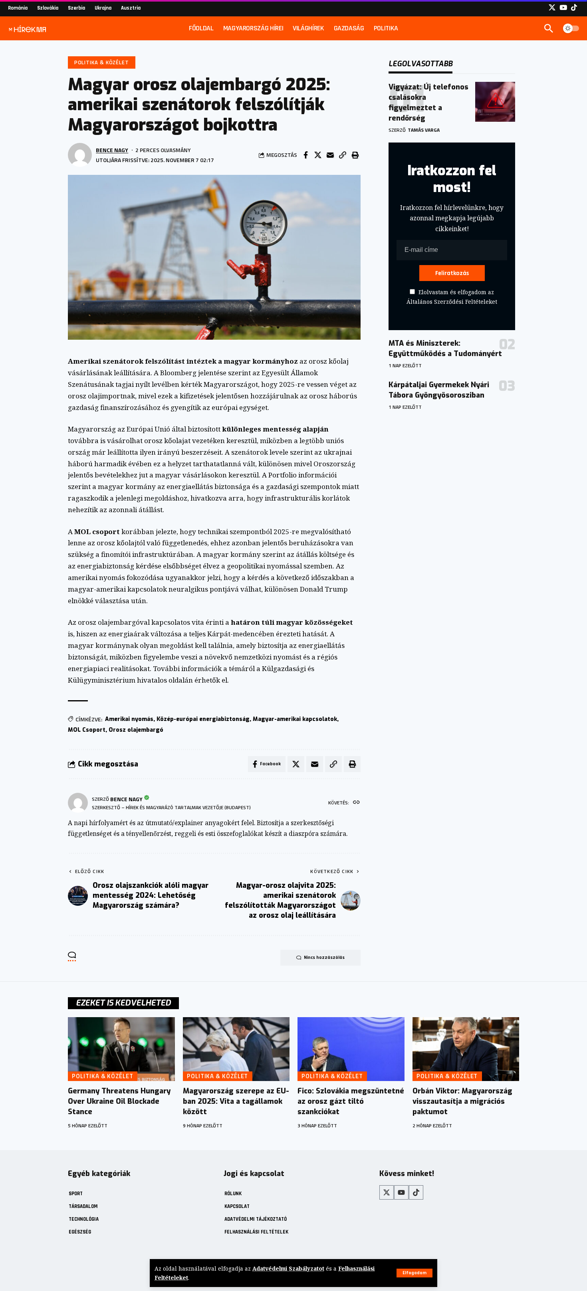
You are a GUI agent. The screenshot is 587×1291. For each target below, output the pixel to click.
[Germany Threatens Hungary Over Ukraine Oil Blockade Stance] (121, 1049)
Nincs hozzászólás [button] (324, 957)
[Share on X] (317, 155)
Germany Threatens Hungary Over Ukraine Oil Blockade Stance (119, 1101)
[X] (552, 8)
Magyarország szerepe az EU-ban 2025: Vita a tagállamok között (236, 1101)
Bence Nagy (112, 150)
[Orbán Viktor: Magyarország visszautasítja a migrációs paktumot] (466, 1049)
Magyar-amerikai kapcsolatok (295, 719)
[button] (414, 1273)
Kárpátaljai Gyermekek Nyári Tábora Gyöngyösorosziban (439, 390)
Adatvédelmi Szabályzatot (288, 1268)
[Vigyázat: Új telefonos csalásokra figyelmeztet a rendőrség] (495, 102)
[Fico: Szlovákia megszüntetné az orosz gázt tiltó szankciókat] (351, 1049)
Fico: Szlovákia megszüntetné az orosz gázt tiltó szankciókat (350, 1101)
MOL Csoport (86, 730)
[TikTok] (574, 8)
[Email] (330, 155)
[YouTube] (563, 8)
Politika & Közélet (101, 62)
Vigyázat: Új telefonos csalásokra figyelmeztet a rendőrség (428, 102)
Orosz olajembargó (136, 730)
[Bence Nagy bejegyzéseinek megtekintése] (78, 803)
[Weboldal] (356, 803)
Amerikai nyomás (129, 719)
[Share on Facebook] (305, 155)
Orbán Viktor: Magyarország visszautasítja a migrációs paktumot (462, 1101)
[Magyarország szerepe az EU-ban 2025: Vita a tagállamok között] (236, 1049)
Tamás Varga (424, 130)
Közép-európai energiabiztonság (203, 719)
